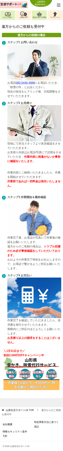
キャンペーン (55, 17)
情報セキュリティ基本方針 (15, 433)
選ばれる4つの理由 (39, 17)
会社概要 (7, 424)
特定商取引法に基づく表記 (46, 424)
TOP (20, 410)
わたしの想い (8, 17)
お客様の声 (24, 17)
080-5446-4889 (25, 82)
